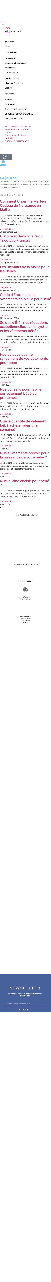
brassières (9, 42)
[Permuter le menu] (2, 23)
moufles (8, 100)
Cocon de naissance (13, 118)
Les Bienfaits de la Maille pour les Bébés (24, 269)
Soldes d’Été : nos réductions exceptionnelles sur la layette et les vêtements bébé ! (24, 326)
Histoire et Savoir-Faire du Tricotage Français (21, 238)
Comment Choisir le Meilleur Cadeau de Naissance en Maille (23, 205)
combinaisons (11, 52)
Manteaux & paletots (14, 83)
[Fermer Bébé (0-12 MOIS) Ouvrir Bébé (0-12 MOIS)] (7, 34)
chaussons (9, 94)
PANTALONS (10, 58)
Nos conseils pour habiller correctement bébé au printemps (21, 393)
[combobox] (25, 151)
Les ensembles (11, 72)
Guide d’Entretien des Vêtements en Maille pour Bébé (25, 297)
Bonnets (8, 88)
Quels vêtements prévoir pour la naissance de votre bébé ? (24, 455)
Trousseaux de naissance (16, 109)
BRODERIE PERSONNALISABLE (19, 114)
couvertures (10, 68)
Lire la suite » (6, 229)
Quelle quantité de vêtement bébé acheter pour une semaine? (23, 425)
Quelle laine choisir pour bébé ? (24, 483)
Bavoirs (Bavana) (12, 78)
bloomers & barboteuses (15, 63)
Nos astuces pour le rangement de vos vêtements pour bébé (24, 358)
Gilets (7, 46)
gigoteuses (10, 104)
